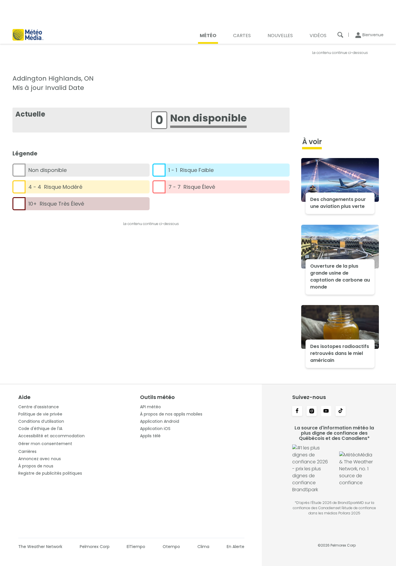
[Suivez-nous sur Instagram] (311, 411)
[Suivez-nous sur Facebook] (297, 411)
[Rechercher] (340, 35)
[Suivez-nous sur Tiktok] (340, 411)
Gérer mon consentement (45, 443)
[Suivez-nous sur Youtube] (326, 411)
